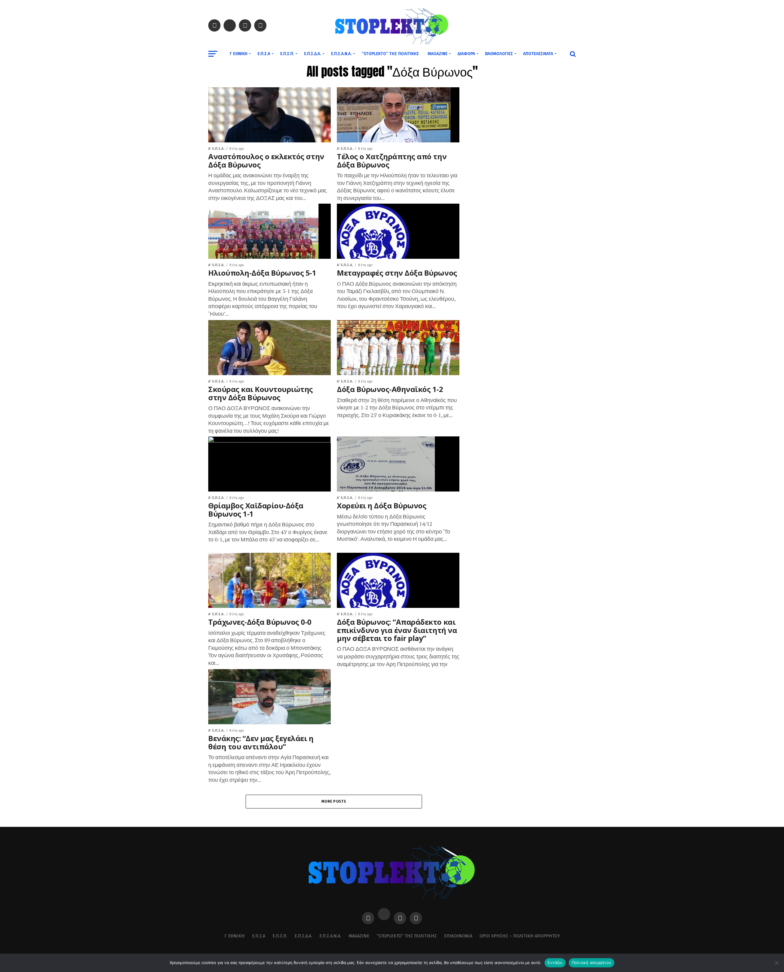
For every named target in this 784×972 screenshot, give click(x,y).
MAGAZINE (437, 53)
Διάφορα (466, 53)
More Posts (334, 801)
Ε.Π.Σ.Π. (287, 53)
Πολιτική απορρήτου (592, 962)
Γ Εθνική (238, 53)
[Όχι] (776, 963)
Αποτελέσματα (538, 53)
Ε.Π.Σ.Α (264, 53)
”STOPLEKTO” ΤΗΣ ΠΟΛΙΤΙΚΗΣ (390, 53)
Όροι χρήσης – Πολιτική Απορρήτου (520, 936)
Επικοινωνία (458, 936)
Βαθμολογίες (499, 53)
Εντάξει (555, 962)
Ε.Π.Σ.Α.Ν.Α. (341, 53)
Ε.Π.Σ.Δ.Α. (312, 53)
